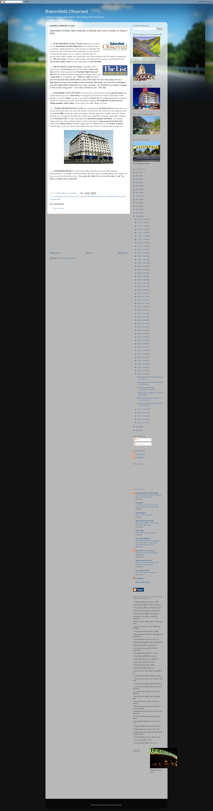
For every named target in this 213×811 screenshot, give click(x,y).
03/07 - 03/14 (142, 360)
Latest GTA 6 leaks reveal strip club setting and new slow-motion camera (147, 506)
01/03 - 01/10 (142, 422)
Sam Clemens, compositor (144, 515)
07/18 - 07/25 (142, 296)
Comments (140, 444)
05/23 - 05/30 (142, 323)
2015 (138, 199)
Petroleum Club (120, 196)
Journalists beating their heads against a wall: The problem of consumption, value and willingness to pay (148, 542)
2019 (138, 186)
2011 (138, 213)
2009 (138, 427)
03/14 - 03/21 (142, 357)
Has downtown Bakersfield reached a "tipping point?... (149, 404)
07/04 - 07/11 (142, 303)
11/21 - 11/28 (142, 236)
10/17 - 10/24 (142, 253)
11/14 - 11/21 (142, 239)
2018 (138, 189)
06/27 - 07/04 (142, 306)
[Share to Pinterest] (95, 193)
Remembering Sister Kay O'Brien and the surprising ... (150, 383)
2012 (138, 209)
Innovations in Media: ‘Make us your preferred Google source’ (147, 524)
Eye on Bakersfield (142, 570)
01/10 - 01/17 (142, 419)
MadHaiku (140, 578)
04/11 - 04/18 (142, 344)
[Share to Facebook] (92, 193)
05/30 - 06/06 (142, 320)
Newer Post (55, 252)
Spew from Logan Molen (145, 520)
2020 (138, 182)
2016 (138, 196)
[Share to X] (90, 193)
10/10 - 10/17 (142, 256)
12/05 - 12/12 (142, 229)
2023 (138, 172)
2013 (138, 206)
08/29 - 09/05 (142, 276)
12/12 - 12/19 (142, 226)
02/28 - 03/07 (142, 364)
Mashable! (139, 503)
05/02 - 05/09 (142, 333)
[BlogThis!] (88, 193)
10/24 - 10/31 (142, 249)
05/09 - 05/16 (142, 330)
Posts (138, 440)
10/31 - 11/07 (142, 246)
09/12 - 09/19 (142, 270)
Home (89, 252)
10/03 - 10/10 (142, 259)
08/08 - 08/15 (142, 286)
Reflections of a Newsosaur (145, 550)
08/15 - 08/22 (142, 283)
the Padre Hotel (55, 199)
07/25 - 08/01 (142, 293)
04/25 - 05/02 (142, 337)
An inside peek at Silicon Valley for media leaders (147, 553)
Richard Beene (140, 454)
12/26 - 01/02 (142, 219)
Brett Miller (92, 196)
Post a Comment (58, 208)
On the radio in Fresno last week (146, 572)
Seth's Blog (140, 530)
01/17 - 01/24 (142, 416)
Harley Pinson (101, 196)
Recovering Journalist (144, 560)
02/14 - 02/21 (142, 370)
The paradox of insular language (146, 533)
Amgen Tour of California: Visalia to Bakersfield (149, 394)
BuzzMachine (141, 513)
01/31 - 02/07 (142, 409)
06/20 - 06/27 (142, 310)
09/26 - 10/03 (142, 263)
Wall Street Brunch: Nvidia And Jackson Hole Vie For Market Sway (148, 496)
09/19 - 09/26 (142, 266)
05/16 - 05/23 (142, 327)
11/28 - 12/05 (142, 232)
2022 (138, 176)
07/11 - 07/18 (142, 300)
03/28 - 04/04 (142, 350)
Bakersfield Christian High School (67, 196)
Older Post (122, 252)
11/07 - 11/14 (142, 243)
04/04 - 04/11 (142, 347)
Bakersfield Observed (66, 11)
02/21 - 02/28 (142, 367)
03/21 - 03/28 (142, 354)
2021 (138, 179)
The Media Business (143, 538)
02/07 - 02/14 (142, 374)
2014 (138, 203)
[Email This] (85, 193)
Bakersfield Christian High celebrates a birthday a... (150, 378)
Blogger (119, 805)
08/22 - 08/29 (142, 280)
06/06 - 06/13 (142, 317)
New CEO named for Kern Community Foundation (146, 388)
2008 (138, 430)
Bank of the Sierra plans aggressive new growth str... (149, 399)
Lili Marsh (110, 196)
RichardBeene (140, 458)
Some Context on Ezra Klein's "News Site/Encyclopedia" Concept (147, 563)
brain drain (83, 196)
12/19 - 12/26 (142, 222)
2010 (138, 216)
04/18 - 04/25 (142, 340)
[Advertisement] (88, 232)
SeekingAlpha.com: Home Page (147, 493)
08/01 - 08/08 (142, 290)
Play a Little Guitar (143, 582)
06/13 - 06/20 (142, 313)
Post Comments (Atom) (67, 258)
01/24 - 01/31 (142, 412)
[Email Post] (81, 193)
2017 (138, 193)
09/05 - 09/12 (142, 273)
